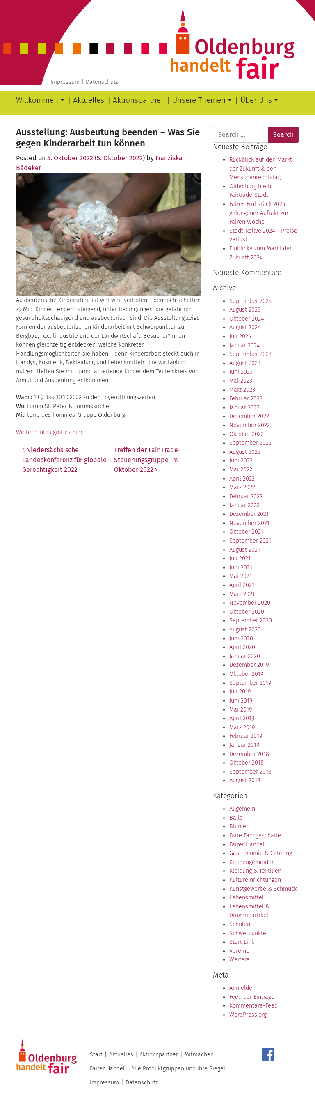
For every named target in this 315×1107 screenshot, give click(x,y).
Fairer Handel (247, 844)
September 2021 (250, 540)
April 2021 (241, 585)
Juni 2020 (241, 638)
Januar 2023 (244, 407)
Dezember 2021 (249, 514)
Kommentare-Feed (253, 1005)
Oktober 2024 (246, 318)
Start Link (241, 941)
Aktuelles (88, 100)
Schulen (239, 924)
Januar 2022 (244, 505)
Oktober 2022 (246, 434)
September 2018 (250, 771)
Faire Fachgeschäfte (255, 835)
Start (96, 1054)
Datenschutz (102, 82)
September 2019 (250, 682)
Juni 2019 (240, 700)
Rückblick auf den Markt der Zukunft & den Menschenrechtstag (260, 168)
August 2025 (244, 309)
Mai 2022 (240, 469)
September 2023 (250, 354)
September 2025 (250, 301)
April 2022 (242, 478)
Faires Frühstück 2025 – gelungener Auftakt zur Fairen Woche (259, 213)
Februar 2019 (245, 736)
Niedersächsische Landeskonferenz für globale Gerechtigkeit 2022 (64, 460)
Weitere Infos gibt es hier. (49, 432)
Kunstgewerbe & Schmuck (263, 888)
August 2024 (244, 327)
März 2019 (242, 727)
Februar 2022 (245, 496)
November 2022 (249, 425)
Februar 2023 (245, 398)
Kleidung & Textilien (255, 870)
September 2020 (250, 620)
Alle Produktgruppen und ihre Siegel (178, 1068)
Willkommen (37, 100)
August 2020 (245, 629)
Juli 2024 (240, 336)
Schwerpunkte (247, 933)
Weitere (239, 959)
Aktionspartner (138, 100)
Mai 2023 (240, 380)
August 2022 (244, 451)
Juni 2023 (241, 371)
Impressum (65, 82)
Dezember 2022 (249, 416)
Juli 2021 (240, 558)
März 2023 (242, 389)
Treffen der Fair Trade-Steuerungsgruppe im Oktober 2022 (147, 460)
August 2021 (244, 549)
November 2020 (249, 602)
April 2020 (242, 647)
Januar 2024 (244, 345)
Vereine (239, 951)
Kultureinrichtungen (255, 879)
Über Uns (256, 100)
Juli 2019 (240, 691)
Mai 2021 (240, 576)
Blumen (239, 826)
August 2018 (244, 780)
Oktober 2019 (246, 673)
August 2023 (244, 363)
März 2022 (242, 487)
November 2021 (249, 523)
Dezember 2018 (249, 754)
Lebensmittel (246, 897)
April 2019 (241, 718)
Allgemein (242, 808)
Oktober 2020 (246, 611)
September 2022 (250, 442)
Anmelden (242, 988)
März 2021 (242, 594)
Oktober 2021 (246, 531)
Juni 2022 (241, 460)
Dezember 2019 (249, 664)
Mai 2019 (240, 709)
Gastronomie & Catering (260, 853)
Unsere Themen (199, 100)
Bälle (236, 817)
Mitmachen (199, 1054)
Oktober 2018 (246, 762)
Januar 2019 (244, 745)
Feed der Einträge (251, 997)
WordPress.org (248, 1014)
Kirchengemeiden (252, 862)
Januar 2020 (244, 656)
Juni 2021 (240, 567)
